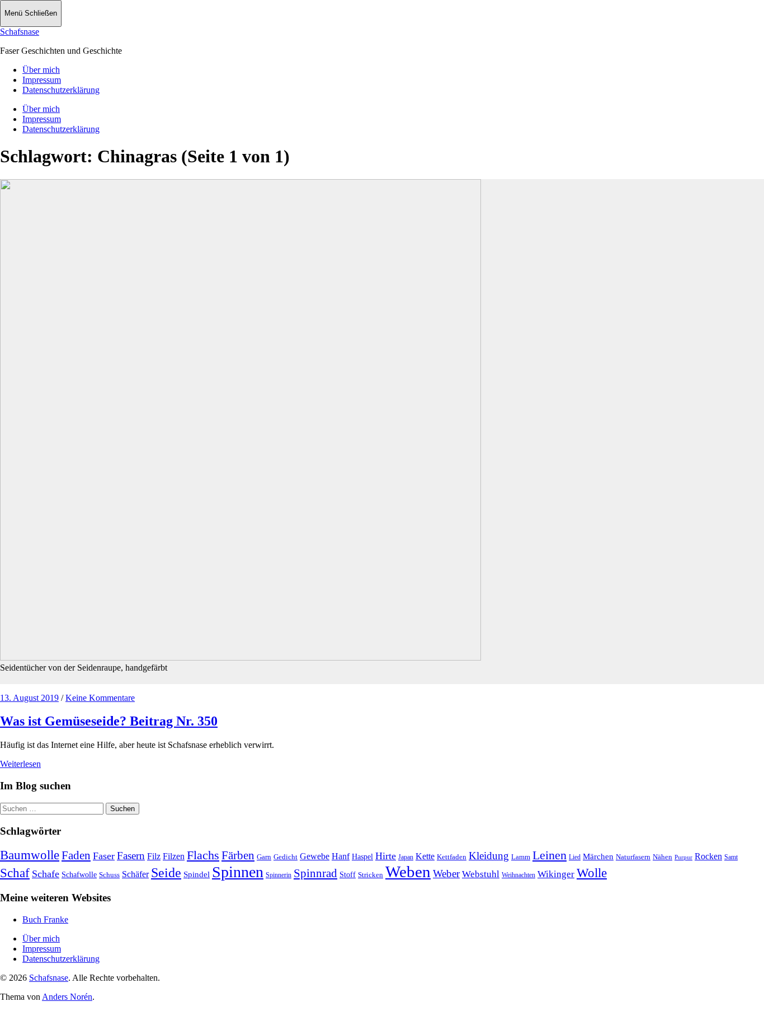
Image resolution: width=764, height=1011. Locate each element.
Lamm (520, 857)
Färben (237, 855)
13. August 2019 (29, 698)
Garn (264, 857)
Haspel (362, 857)
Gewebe (314, 856)
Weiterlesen (20, 764)
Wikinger (555, 874)
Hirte (385, 856)
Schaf (15, 873)
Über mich (41, 69)
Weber (446, 873)
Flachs (203, 855)
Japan (405, 857)
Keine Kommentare (100, 698)
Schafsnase (19, 31)
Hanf (341, 856)
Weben (408, 872)
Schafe (45, 873)
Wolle (592, 873)
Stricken (370, 874)
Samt (731, 857)
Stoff (347, 874)
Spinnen (237, 872)
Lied (575, 857)
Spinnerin (278, 875)
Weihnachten (518, 875)
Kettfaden (451, 857)
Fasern (131, 856)
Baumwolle (29, 855)
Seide (166, 872)
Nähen (662, 857)
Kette (425, 856)
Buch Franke (45, 919)
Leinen (549, 855)
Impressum (41, 80)
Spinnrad (315, 873)
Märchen (598, 856)
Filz (154, 856)
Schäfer (135, 874)
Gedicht (285, 857)
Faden (76, 855)
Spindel (196, 874)
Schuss (109, 874)
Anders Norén (67, 996)
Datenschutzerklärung (61, 90)
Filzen (174, 856)
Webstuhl (480, 874)
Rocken (708, 856)
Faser (104, 856)
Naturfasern (633, 857)
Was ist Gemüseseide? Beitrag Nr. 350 (109, 721)
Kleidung (489, 856)
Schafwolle (79, 874)
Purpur (683, 857)
